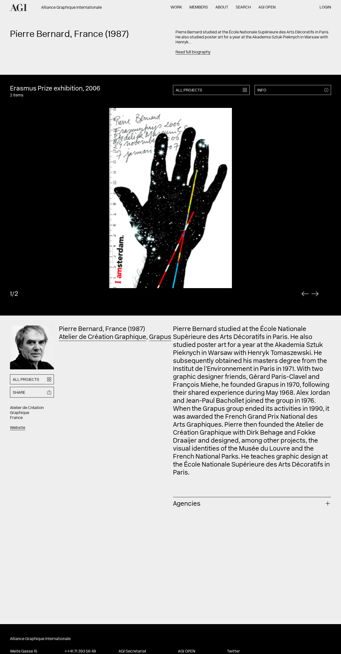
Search (243, 7)
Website (17, 428)
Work (176, 7)
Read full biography (192, 52)
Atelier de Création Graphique (102, 337)
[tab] (252, 503)
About (221, 7)
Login (325, 7)
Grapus (160, 337)
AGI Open (267, 7)
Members (198, 7)
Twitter (233, 652)
